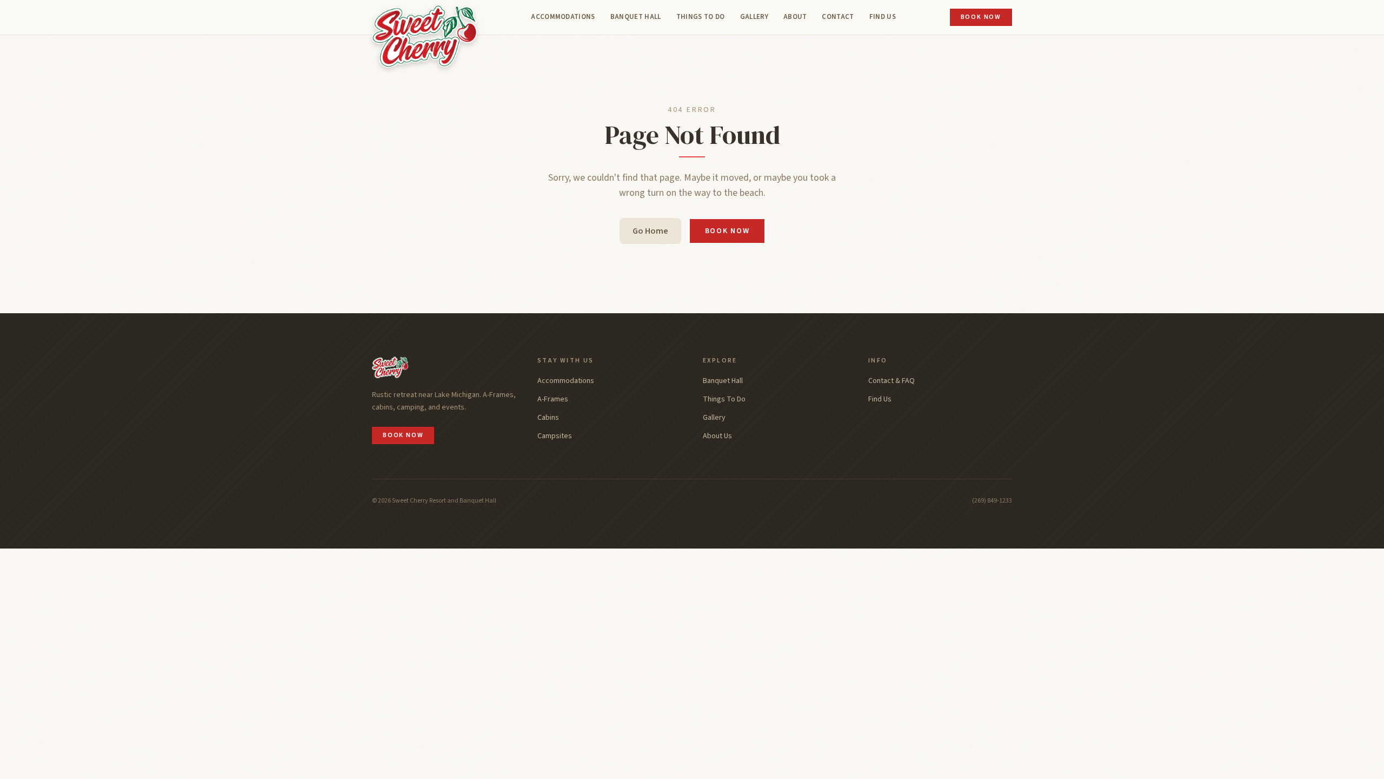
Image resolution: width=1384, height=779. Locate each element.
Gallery (754, 17)
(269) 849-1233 (992, 500)
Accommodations (563, 17)
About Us (717, 436)
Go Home (650, 231)
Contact (838, 17)
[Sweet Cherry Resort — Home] (424, 34)
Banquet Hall (635, 17)
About (795, 17)
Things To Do (700, 17)
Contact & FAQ (891, 380)
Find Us (882, 17)
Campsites (554, 436)
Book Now (981, 17)
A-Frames (552, 399)
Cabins (548, 417)
